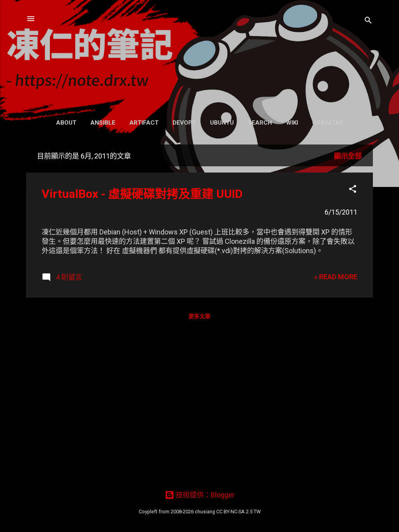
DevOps (184, 122)
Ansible (102, 122)
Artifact (144, 122)
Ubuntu (222, 122)
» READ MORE (335, 277)
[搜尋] (368, 21)
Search (260, 122)
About (66, 122)
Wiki (292, 122)
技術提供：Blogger (204, 495)
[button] (352, 190)
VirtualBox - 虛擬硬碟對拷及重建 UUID (142, 194)
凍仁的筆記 (200, 57)
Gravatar (327, 122)
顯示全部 (348, 156)
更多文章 (199, 316)
